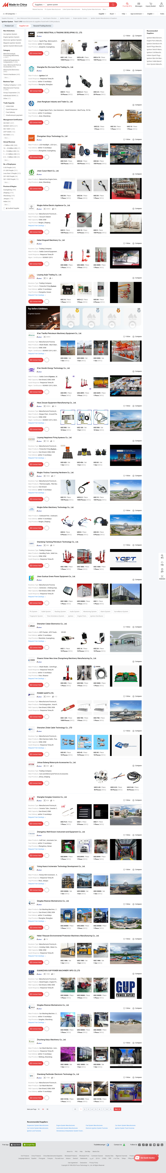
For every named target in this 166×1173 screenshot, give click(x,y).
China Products (36, 1156)
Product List (9, 26)
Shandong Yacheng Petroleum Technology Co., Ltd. (57, 542)
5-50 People (9, 167)
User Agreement (73, 1163)
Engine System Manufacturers (65, 1125)
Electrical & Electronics (11, 71)
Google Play (29, 1145)
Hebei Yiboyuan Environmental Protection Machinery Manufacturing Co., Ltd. (68, 935)
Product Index (134, 1156)
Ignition (70, 616)
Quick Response (11, 109)
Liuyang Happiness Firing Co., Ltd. (54, 437)
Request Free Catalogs (36, 225)
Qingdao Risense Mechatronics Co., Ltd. (53, 901)
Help (123, 14)
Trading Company (12, 85)
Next (116, 1109)
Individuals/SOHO (10, 95)
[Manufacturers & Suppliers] (14, 4)
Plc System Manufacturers (53, 9)
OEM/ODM (10, 106)
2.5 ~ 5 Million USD (11, 157)
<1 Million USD (10, 145)
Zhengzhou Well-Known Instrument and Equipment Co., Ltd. (61, 832)
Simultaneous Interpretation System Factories (70, 1131)
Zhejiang (8, 193)
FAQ (76, 1151)
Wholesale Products (71, 1156)
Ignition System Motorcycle (12, 46)
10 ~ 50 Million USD (11, 148)
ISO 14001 (9, 129)
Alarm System (105, 611)
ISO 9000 (8, 135)
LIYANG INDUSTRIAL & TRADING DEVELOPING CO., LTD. (59, 32)
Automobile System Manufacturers (67, 1128)
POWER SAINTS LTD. (45, 693)
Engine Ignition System (11, 37)
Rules (162, 14)
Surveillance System (121, 611)
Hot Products (25, 1156)
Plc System (33, 611)
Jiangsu (8, 198)
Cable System (46, 611)
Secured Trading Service (42, 26)
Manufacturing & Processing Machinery (11, 55)
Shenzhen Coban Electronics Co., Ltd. (52, 623)
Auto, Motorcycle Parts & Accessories (12, 66)
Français (50, 1158)
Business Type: (33, 214)
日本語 (104, 1158)
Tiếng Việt (131, 1158)
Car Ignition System (10, 34)
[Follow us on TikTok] (143, 1145)
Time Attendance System (55, 616)
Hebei (7, 201)
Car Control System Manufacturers (37, 1128)
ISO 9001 (8, 123)
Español (33, 1158)
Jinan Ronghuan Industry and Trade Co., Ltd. (55, 101)
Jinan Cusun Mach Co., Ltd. (48, 171)
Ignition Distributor (96, 616)
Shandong (9, 196)
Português (42, 1158)
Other (7, 98)
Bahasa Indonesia (142, 1158)
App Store (15, 1145)
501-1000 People (11, 179)
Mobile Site (96, 1151)
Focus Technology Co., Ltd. (84, 1165)
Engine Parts (81, 616)
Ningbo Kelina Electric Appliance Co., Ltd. (53, 205)
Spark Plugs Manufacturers (156, 46)
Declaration (83, 1163)
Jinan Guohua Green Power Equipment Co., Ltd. (56, 576)
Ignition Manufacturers (155, 38)
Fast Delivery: (33, 44)
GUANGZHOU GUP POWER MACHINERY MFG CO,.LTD (58, 970)
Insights (142, 1156)
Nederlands (83, 1158)
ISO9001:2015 (10, 126)
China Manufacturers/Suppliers (52, 1156)
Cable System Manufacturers (71, 9)
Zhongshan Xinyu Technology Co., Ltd (52, 136)
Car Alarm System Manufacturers (125, 1125)
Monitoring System (90, 611)
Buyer (112, 14)
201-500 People (10, 176)
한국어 (98, 1158)
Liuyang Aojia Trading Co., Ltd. (49, 274)
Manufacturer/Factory (11, 89)
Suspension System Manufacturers (37, 1125)
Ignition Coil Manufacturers (156, 52)
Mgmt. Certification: (35, 257)
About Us (69, 1151)
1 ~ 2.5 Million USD (11, 154)
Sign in (161, 6)
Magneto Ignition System (12, 43)
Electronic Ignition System (12, 40)
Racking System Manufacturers (91, 9)
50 (47, 1109)
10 (38, 1109)
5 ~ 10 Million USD (11, 151)
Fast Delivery (10, 112)
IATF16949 (9, 132)
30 (43, 1109)
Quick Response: (34, 78)
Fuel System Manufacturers (94, 1125)
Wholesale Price (84, 1156)
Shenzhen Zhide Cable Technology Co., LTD (54, 727)
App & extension (136, 14)
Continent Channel (97, 1156)
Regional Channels (121, 1156)
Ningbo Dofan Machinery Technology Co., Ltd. (55, 507)
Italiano (68, 1158)
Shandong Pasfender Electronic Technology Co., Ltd (58, 1074)
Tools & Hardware (11, 74)
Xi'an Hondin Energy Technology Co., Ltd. (53, 368)
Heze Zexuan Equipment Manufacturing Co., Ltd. (56, 402)
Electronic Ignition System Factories (97, 1128)
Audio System (74, 611)
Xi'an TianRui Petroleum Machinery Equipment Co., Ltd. (59, 333)
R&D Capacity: (33, 220)
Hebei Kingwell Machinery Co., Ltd (51, 240)
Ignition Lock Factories (34, 1131)
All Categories (10, 14)
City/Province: (33, 47)
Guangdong (9, 190)
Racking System (60, 611)
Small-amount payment (14, 115)
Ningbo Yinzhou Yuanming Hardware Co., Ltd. (55, 472)
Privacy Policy (93, 1163)
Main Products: (33, 41)
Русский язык (59, 1158)
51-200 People (10, 170)
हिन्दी (110, 1158)
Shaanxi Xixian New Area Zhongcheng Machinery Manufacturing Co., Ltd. (66, 658)
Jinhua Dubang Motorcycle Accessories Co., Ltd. (56, 762)
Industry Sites (109, 1156)
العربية (91, 1158)
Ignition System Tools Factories (124, 1128)
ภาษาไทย (116, 1158)
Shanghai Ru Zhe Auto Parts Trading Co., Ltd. (55, 67)
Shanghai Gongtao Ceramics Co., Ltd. (52, 797)
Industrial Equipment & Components (11, 61)
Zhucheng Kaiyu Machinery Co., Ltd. (51, 1039)
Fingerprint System (36, 616)
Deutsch (75, 1158)
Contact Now (37, 53)
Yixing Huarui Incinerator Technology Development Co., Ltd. (61, 866)
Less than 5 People (12, 173)
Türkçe (124, 1158)
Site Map (87, 1151)
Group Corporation (11, 92)
